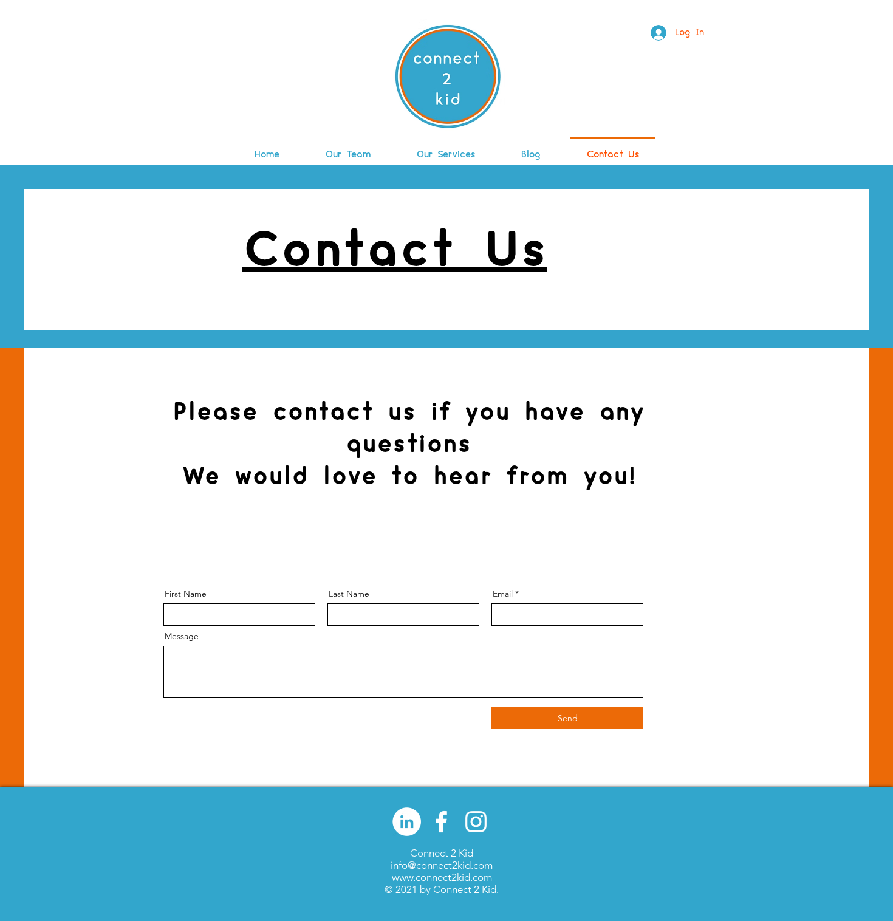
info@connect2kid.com (442, 865)
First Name (186, 593)
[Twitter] (476, 821)
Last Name (349, 593)
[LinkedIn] (406, 821)
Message (182, 636)
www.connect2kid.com (442, 877)
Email (503, 593)
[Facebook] (441, 821)
